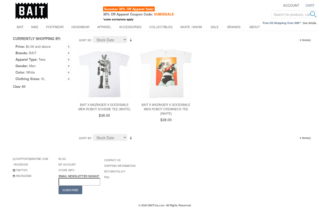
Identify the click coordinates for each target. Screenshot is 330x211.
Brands (234, 27)
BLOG (62, 159)
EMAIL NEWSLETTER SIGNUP (79, 176)
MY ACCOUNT (67, 164)
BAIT (20, 27)
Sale (215, 27)
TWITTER (21, 170)
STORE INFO (67, 170)
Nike (34, 27)
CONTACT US (112, 160)
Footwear (55, 27)
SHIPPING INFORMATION (119, 166)
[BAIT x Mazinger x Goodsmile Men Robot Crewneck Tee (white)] (166, 73)
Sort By (85, 40)
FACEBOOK (21, 164)
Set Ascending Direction (132, 40)
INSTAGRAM (23, 176)
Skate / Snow (191, 27)
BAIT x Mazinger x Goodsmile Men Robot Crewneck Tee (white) (166, 108)
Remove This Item (68, 46)
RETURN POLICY (114, 171)
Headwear (80, 27)
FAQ (106, 177)
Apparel (104, 27)
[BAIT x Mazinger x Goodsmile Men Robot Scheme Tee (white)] (104, 73)
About (254, 27)
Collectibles (160, 27)
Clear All (19, 86)
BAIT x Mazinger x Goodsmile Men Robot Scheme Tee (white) (104, 106)
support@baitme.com (32, 159)
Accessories (130, 27)
